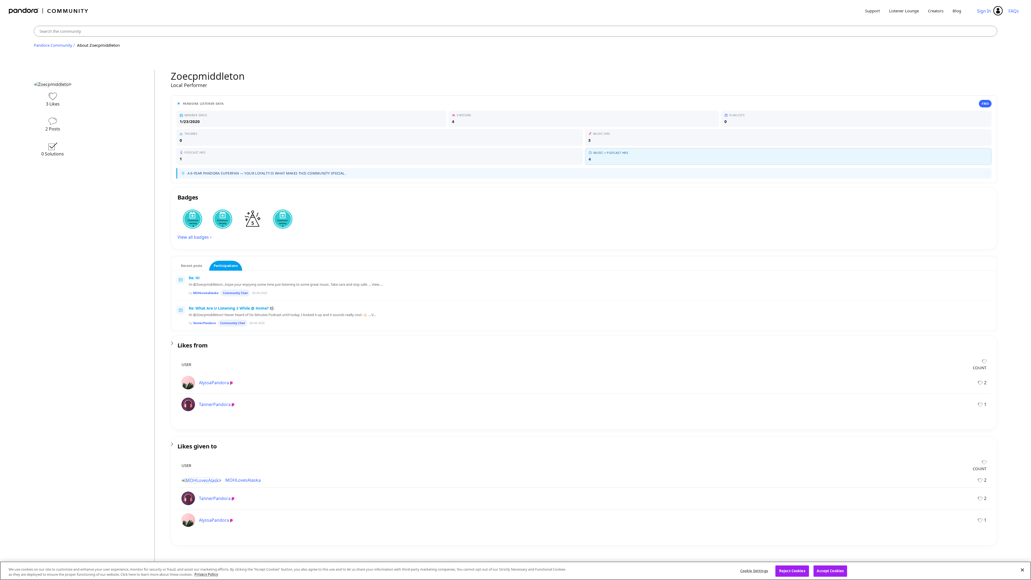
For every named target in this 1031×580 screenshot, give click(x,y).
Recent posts (191, 265)
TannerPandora (204, 323)
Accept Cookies (830, 570)
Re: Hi (194, 277)
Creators (935, 10)
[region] (515, 570)
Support (872, 10)
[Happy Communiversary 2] (282, 219)
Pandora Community (48, 11)
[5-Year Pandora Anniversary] (252, 219)
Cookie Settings (754, 570)
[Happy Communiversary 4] (192, 219)
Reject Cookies (792, 570)
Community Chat (235, 293)
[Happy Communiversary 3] (222, 219)
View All (584, 341)
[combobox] (515, 31)
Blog (957, 10)
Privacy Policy (206, 574)
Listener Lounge (904, 10)
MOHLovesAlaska (206, 293)
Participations (226, 265)
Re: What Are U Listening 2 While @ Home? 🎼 (231, 308)
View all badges (193, 237)
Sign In (984, 11)
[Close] (1022, 570)
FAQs (1013, 11)
